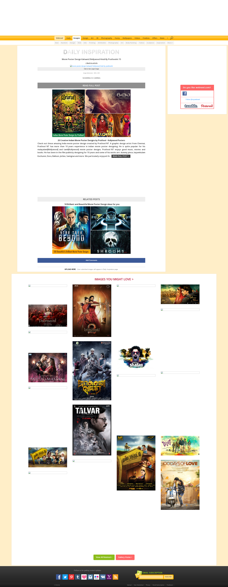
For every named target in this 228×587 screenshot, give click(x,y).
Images (76, 38)
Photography (106, 38)
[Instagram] (90, 576)
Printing (92, 43)
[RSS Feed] (115, 576)
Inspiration (161, 43)
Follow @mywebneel (193, 99)
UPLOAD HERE (70, 269)
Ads (85, 43)
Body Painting (131, 43)
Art (92, 38)
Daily (68, 38)
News (162, 38)
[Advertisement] (114, 17)
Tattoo (141, 43)
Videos (137, 38)
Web (79, 43)
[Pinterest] (71, 576)
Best (56, 43)
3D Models (102, 43)
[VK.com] (103, 576)
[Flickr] (96, 576)
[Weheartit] (84, 576)
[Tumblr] (77, 576)
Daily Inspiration (108, 269)
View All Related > (104, 557)
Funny (117, 38)
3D (97, 38)
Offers (154, 38)
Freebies (146, 38)
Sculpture (150, 43)
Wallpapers (127, 38)
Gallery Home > (125, 557)
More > (170, 43)
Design (85, 38)
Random (64, 43)
